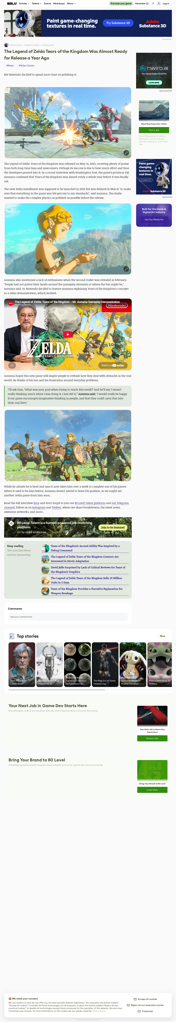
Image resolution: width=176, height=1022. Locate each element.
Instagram (39, 507)
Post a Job (154, 130)
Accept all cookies (147, 999)
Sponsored (167, 197)
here (36, 503)
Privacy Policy (99, 1011)
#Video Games (26, 65)
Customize (147, 1011)
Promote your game (121, 3)
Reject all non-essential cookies (147, 1005)
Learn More (152, 790)
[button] (68, 122)
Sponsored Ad (165, 91)
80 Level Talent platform (90, 503)
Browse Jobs (152, 738)
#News (10, 65)
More (162, 636)
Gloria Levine (15, 45)
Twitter (56, 507)
